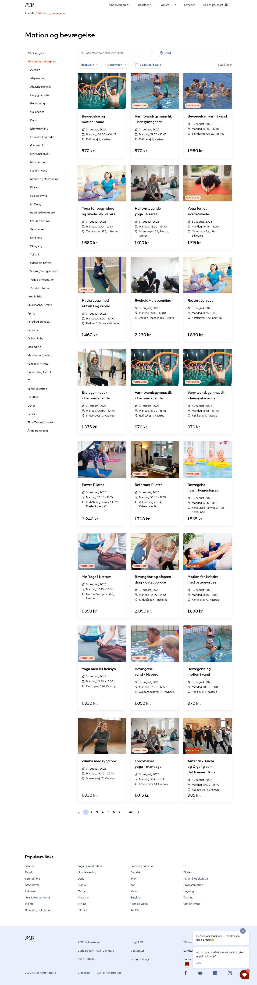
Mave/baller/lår (39, 154)
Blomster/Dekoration (38, 910)
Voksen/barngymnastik (44, 271)
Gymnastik (37, 145)
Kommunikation (37, 389)
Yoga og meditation (42, 280)
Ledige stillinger (141, 959)
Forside (29, 13)
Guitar (82, 891)
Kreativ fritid (35, 296)
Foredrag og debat (39, 321)
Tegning (188, 897)
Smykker (136, 897)
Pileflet (82, 910)
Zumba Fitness (39, 288)
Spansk (29, 866)
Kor (133, 885)
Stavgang (36, 246)
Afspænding (37, 78)
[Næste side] (137, 812)
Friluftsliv (33, 397)
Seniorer (32, 330)
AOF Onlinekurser (89, 942)
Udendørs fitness (40, 263)
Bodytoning (37, 103)
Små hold (36, 238)
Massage (83, 897)
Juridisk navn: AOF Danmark (96, 950)
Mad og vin (34, 347)
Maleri (29, 904)
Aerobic (35, 70)
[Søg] (82, 53)
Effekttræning (39, 128)
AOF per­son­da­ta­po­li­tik (109, 972)
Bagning (188, 891)
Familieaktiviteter (38, 363)
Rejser (31, 414)
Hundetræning (87, 872)
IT (28, 380)
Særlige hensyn (40, 221)
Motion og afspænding (44, 179)
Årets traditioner (37, 431)
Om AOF (166, 5)
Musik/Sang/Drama (39, 305)
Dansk (29, 872)
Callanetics (37, 112)
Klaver (134, 891)
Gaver (31, 405)
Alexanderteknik (40, 86)
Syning (82, 904)
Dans (33, 120)
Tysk (133, 878)
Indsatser (143, 5)
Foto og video (139, 904)
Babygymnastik (39, 95)
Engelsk (135, 872)
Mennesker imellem (39, 355)
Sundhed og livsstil (39, 372)
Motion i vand (38, 170)
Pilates (34, 187)
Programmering (193, 885)
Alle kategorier (36, 53)
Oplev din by (35, 338)
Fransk (82, 885)
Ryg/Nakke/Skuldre (42, 212)
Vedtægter (137, 950)
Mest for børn (38, 162)
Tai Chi (34, 254)
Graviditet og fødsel (42, 137)
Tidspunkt (87, 65)
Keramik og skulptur (195, 878)
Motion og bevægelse (41, 61)
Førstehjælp (32, 878)
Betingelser (84, 972)
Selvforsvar (37, 229)
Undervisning (117, 5)
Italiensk (30, 891)
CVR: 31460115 (87, 959)
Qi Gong (35, 204)
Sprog (31, 313)
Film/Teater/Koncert (40, 422)
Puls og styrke (39, 196)
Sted (168, 53)
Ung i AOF (137, 942)
